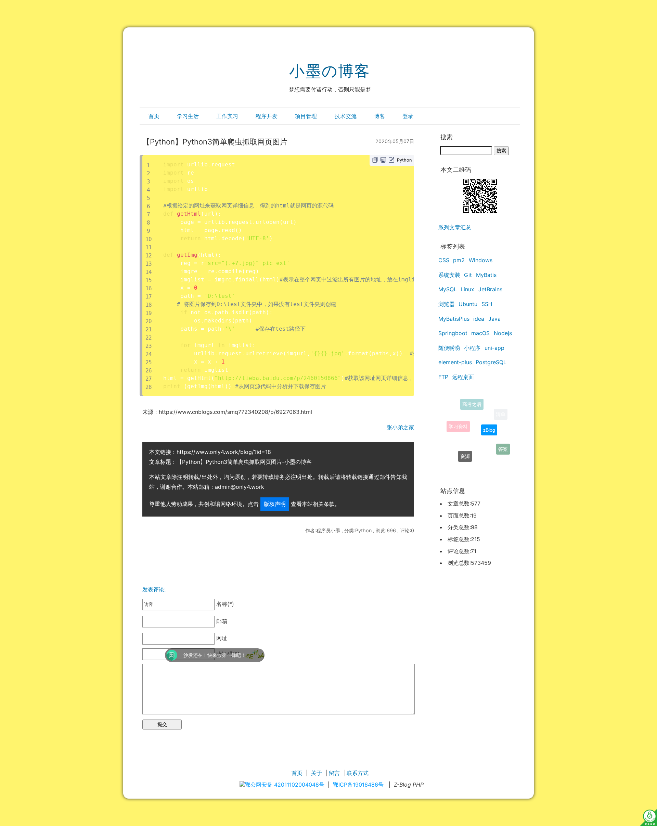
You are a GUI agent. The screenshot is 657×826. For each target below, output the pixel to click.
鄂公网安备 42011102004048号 (284, 784)
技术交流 (346, 116)
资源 (465, 447)
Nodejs (503, 333)
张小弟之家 (400, 427)
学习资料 (458, 418)
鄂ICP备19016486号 (358, 784)
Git (468, 274)
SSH (486, 304)
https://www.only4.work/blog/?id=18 (224, 451)
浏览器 (446, 304)
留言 (334, 773)
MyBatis (486, 274)
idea (478, 318)
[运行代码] (383, 160)
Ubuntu (468, 304)
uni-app (494, 347)
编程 (480, 464)
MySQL (447, 289)
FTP (443, 376)
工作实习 (227, 116)
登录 (407, 116)
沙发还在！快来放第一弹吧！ (157, 655)
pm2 (459, 260)
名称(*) (224, 603)
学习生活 (188, 116)
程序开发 (267, 116)
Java (494, 318)
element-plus (455, 362)
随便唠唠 (449, 347)
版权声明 (275, 503)
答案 (503, 444)
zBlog (489, 418)
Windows (480, 260)
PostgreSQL (491, 362)
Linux (467, 289)
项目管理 (306, 116)
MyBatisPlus (453, 318)
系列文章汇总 (454, 227)
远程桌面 (463, 376)
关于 (316, 773)
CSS (443, 260)
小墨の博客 (329, 71)
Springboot (452, 333)
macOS (480, 333)
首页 (154, 116)
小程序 (472, 347)
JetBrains (490, 289)
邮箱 (221, 621)
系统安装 (449, 274)
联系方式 (358, 773)
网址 (221, 638)
